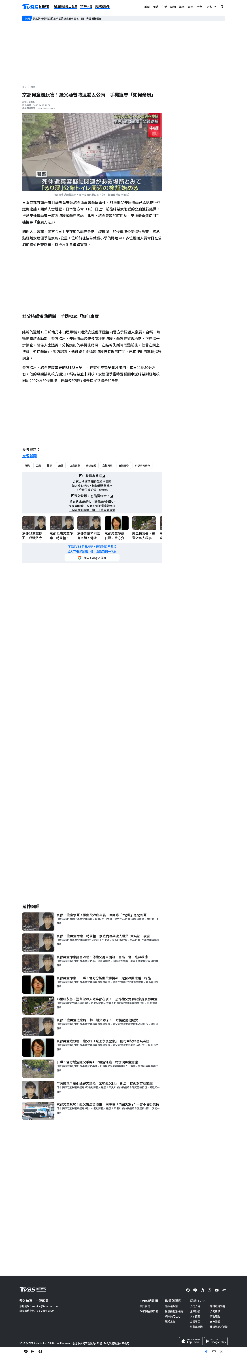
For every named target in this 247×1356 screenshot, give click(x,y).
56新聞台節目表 (149, 1311)
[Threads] (202, 1290)
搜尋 (49, 465)
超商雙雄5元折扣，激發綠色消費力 (92, 502)
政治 (173, 7)
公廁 (38, 465)
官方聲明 (215, 1321)
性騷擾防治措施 (174, 1311)
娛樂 (182, 7)
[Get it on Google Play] (216, 1341)
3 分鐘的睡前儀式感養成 (92, 490)
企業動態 (195, 1311)
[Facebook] (187, 1290)
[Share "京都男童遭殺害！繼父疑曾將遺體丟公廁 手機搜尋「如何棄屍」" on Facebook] (40, 1351)
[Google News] (224, 1290)
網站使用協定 (172, 1316)
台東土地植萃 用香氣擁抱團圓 (92, 481)
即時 (156, 7)
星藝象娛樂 (196, 1326)
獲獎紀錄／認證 (219, 1326)
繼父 (60, 465)
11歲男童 (74, 465)
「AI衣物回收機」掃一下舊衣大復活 (92, 510)
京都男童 (107, 465)
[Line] (195, 1290)
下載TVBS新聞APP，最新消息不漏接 (92, 546)
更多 (210, 7)
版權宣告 (170, 1321)
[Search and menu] (221, 6)
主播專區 (195, 1321)
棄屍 (27, 465)
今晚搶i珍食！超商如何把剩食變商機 (92, 506)
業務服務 (215, 1316)
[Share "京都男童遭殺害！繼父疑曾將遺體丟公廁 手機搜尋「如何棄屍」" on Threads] (33, 1351)
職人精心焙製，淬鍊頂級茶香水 (92, 486)
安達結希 (91, 465)
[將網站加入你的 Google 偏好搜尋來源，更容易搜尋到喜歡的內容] (92, 557)
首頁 (147, 7)
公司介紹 (195, 1306)
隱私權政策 (171, 1306)
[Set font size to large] (221, 1351)
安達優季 (124, 465)
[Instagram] (209, 1290)
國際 (190, 7)
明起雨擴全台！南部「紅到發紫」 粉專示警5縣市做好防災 (66, 18)
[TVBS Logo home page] (35, 6)
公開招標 (215, 1311)
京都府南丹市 (142, 465)
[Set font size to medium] (214, 1351)
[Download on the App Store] (191, 1341)
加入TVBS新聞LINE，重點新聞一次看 (92, 551)
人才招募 (195, 1316)
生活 (164, 7)
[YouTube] (216, 1290)
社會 (199, 7)
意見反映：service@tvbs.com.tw (38, 1306)
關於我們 (145, 1306)
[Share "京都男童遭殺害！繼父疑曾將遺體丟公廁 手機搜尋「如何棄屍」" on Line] (26, 1351)
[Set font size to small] (206, 1351)
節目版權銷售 (217, 1306)
